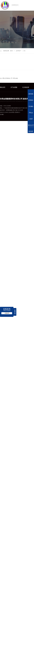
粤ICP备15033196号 (18, 110)
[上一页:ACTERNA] (5, 78)
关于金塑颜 (14, 87)
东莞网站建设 (9, 110)
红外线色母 (25, 87)
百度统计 (17, 112)
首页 (11, 50)
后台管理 (11, 112)
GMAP (6, 112)
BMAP (2, 112)
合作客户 (18, 50)
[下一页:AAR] (14, 78)
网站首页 (2, 87)
